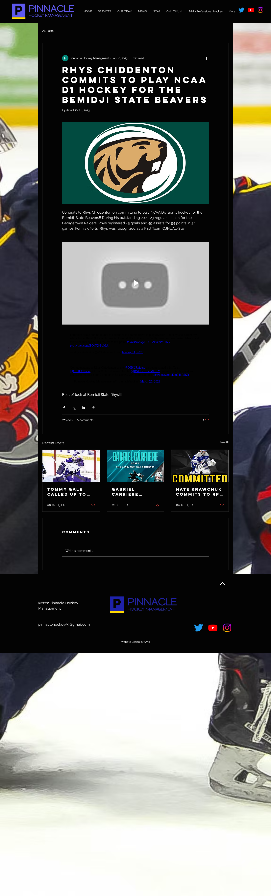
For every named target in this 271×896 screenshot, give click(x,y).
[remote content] (135, 343)
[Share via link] (93, 408)
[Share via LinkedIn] (83, 408)
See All (224, 442)
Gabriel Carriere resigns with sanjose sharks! (131, 492)
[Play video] (135, 283)
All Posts (48, 30)
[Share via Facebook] (64, 408)
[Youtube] (251, 9)
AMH (147, 641)
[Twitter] (241, 9)
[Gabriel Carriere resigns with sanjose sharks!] (135, 466)
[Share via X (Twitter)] (74, 408)
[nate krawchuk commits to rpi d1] (200, 466)
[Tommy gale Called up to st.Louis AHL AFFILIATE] (71, 466)
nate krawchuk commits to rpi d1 (199, 492)
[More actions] (206, 58)
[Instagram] (260, 9)
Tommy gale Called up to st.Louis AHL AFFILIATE (66, 492)
